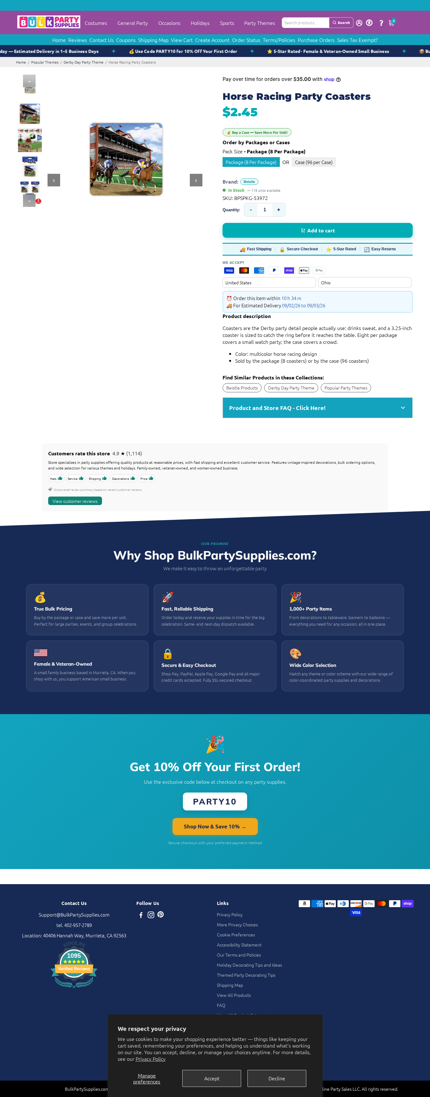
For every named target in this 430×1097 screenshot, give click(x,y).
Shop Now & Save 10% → (215, 826)
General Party (132, 22)
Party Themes (259, 22)
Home (59, 39)
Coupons (126, 39)
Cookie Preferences (236, 934)
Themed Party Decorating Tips (246, 975)
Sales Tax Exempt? (357, 39)
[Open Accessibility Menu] (369, 22)
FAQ (221, 1005)
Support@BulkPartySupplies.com (74, 914)
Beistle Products (242, 387)
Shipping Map (153, 39)
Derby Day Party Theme (84, 62)
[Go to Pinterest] (160, 915)
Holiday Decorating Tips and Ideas (249, 965)
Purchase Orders (316, 39)
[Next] (29, 200)
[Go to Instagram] (151, 915)
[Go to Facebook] (141, 915)
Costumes (96, 22)
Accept (211, 1078)
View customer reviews (75, 501)
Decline (277, 1078)
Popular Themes (45, 62)
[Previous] (29, 81)
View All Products (234, 995)
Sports (227, 22)
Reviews (77, 39)
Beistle (249, 182)
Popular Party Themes (346, 387)
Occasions (169, 22)
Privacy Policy (151, 1058)
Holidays (200, 22)
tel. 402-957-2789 (74, 925)
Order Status (246, 39)
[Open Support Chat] (381, 22)
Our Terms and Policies (239, 955)
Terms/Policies (279, 39)
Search (344, 22)
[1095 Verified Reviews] (74, 989)
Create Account (212, 39)
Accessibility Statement (239, 944)
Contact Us (101, 39)
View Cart (182, 39)
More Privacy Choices (237, 924)
